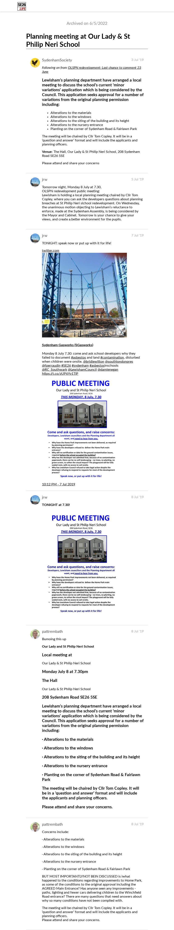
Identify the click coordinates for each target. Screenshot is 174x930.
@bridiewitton (93, 361)
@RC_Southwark (54, 369)
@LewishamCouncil (82, 369)
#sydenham (80, 365)
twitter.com (50, 250)
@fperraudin (51, 365)
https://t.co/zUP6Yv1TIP (60, 373)
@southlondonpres (119, 361)
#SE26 (66, 365)
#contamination (112, 357)
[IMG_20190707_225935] (81, 615)
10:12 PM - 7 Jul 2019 (58, 484)
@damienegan (108, 369)
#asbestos (78, 357)
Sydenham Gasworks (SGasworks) (67, 345)
